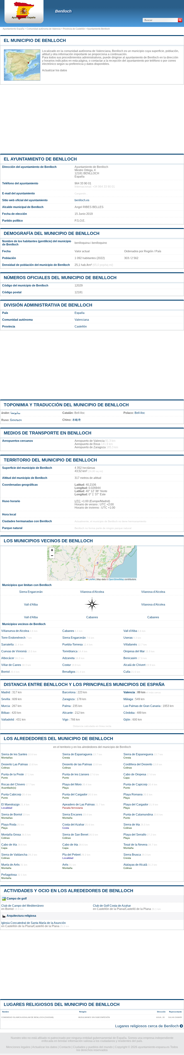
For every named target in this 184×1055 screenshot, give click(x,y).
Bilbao (5, 712)
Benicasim (130, 658)
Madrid (5, 692)
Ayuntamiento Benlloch (98, 29)
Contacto (65, 1047)
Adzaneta (68, 658)
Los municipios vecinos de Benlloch (48, 540)
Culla (126, 671)
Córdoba (129, 712)
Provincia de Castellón (74, 29)
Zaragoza (68, 699)
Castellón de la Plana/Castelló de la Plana (124, 908)
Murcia (5, 705)
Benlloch (63, 11)
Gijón (126, 719)
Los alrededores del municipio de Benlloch (58, 738)
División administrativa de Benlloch (48, 305)
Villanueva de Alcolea (15, 630)
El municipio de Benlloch (35, 40)
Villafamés (130, 644)
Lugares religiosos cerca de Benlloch (147, 1026)
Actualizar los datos (54, 70)
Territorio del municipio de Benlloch (50, 460)
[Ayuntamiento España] (24, 18)
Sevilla (5, 699)
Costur (66, 664)
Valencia (129, 692)
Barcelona (68, 692)
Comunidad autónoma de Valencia (44, 29)
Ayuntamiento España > (15, 29)
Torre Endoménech (13, 637)
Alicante (67, 712)
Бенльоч (16, 420)
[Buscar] (180, 20)
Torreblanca (69, 651)
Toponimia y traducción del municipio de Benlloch (66, 404)
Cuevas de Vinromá (14, 651)
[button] (52, 550)
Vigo (65, 719)
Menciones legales (18, 1047)
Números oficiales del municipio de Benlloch (60, 277)
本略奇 (76, 419)
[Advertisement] (92, 119)
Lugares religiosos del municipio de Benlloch (61, 1004)
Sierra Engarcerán (31, 591)
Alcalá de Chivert (134, 664)
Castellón (81, 326)
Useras (128, 637)
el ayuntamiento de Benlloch (40, 159)
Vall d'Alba (31, 604)
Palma (66, 705)
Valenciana (82, 319)
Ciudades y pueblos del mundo (93, 1047)
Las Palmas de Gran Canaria (141, 705)
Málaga (128, 699)
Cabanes (92, 617)
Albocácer (7, 658)
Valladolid (7, 719)
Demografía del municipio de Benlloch (51, 233)
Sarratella (7, 644)
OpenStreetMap (116, 579)
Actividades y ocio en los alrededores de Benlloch (68, 890)
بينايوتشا (15, 412)
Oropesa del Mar (134, 651)
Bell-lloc (140, 412)
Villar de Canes (11, 664)
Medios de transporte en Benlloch (47, 432)
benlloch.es (82, 200)
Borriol (5, 671)
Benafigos (68, 671)
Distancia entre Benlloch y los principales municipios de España (84, 684)
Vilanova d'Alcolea (92, 591)
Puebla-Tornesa (72, 644)
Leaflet (91, 579)
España (79, 312)
